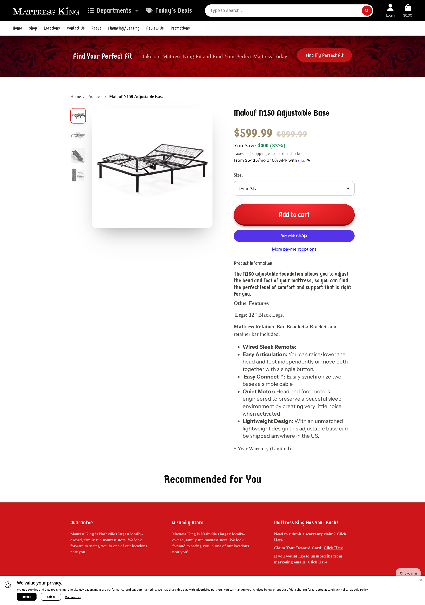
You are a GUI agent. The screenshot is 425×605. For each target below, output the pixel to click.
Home (17, 28)
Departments (114, 11)
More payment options (294, 249)
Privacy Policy (339, 590)
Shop (33, 28)
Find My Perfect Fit (324, 55)
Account (390, 10)
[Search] (367, 11)
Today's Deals (173, 11)
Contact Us (76, 28)
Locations (52, 28)
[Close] (420, 580)
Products (94, 96)
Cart (407, 10)
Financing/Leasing (123, 28)
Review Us (155, 28)
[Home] (46, 10)
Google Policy (359, 590)
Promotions (180, 28)
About (96, 28)
